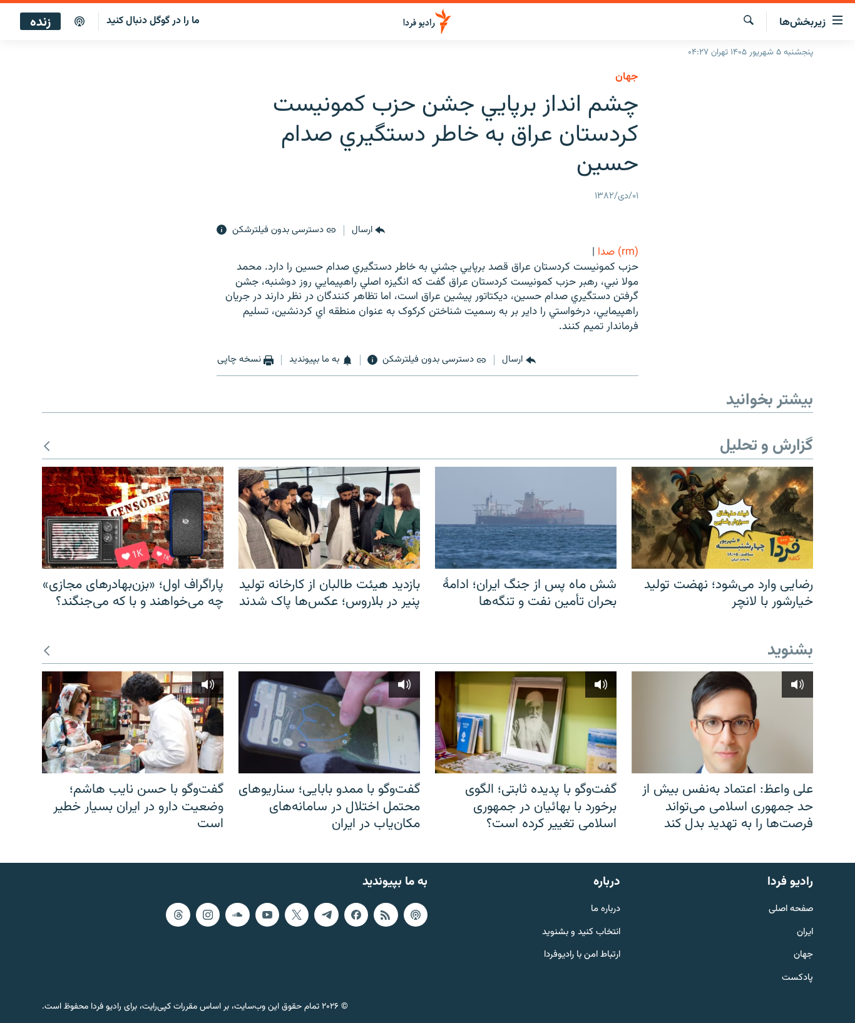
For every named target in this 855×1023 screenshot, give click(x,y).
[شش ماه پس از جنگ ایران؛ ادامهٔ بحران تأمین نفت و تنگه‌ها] (526, 518)
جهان (626, 77)
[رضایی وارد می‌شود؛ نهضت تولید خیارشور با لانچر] (722, 518)
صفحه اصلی (791, 909)
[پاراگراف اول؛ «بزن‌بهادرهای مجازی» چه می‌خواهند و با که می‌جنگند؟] (132, 518)
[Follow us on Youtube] (267, 915)
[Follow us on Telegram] (326, 915)
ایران (805, 932)
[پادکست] (79, 22)
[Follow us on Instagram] (208, 915)
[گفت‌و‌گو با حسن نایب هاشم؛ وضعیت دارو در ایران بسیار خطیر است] (132, 722)
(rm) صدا (618, 252)
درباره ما (605, 909)
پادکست (797, 978)
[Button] (368, 230)
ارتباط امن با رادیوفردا (582, 955)
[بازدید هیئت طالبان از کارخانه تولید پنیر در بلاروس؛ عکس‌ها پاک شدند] (329, 518)
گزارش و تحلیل (766, 446)
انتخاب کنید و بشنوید (581, 932)
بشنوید (790, 651)
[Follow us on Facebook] (356, 915)
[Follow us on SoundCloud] (237, 915)
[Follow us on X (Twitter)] (297, 915)
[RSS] (385, 915)
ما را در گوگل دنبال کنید (153, 21)
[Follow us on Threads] (178, 915)
